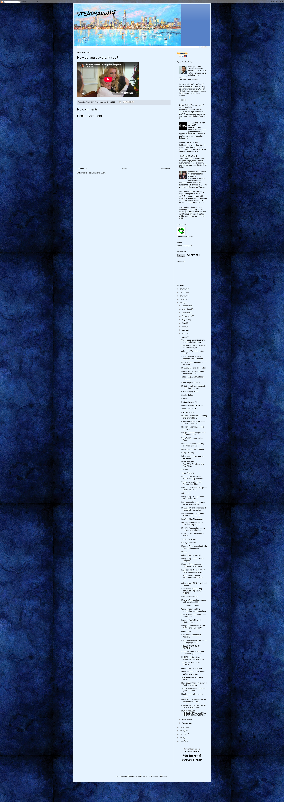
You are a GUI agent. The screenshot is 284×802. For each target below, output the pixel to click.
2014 (182, 303)
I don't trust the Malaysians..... (192, 519)
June (184, 326)
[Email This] (124, 102)
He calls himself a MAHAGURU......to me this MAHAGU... (192, 464)
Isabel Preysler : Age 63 (190, 382)
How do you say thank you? (192, 405)
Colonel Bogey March (189, 391)
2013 (182, 727)
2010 (182, 738)
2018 (182, 289)
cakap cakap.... (187, 631)
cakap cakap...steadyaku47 (192, 668)
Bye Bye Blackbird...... (190, 543)
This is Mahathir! (187, 473)
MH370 (184, 552)
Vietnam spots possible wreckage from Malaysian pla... (192, 577)
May (183, 330)
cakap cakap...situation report (190, 207)
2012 (182, 731)
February (185, 719)
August (185, 320)
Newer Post (82, 168)
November (186, 309)
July (183, 323)
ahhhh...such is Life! (189, 409)
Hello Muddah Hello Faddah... (193, 449)
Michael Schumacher (189, 596)
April (184, 333)
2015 (182, 299)
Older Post (165, 168)
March (184, 337)
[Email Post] (120, 102)
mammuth (146, 776)
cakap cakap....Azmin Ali (191, 555)
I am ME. (184, 398)
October (185, 313)
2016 (182, 296)
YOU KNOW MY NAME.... (191, 605)
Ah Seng (184, 469)
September (186, 316)
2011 (182, 734)
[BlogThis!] (126, 102)
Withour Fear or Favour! (188, 143)
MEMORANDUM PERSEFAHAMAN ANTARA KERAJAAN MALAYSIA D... (193, 713)
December (186, 306)
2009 (182, 741)
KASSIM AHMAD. (188, 412)
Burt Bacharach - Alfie (189, 402)
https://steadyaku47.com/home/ (191, 84)
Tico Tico (183, 100)
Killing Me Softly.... (188, 453)
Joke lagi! (185, 493)
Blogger (164, 776)
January (185, 723)
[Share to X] (128, 102)
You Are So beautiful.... (190, 539)
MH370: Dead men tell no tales (193, 368)
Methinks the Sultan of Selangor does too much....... (197, 174)
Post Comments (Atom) (97, 173)
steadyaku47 (96, 13)
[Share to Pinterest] (133, 102)
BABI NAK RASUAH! (188, 156)
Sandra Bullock (187, 395)
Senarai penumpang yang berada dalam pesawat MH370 (191, 591)
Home (124, 168)
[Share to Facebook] (130, 102)
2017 (182, 292)
